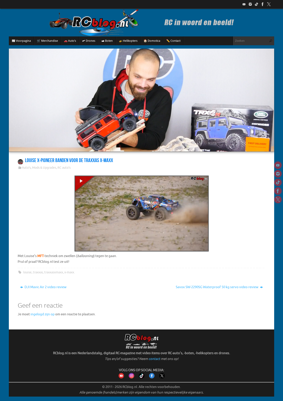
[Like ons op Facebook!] (263, 4)
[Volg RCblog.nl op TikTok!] (141, 377)
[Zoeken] (270, 40)
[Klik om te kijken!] (142, 214)
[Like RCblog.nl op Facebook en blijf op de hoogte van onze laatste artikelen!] (152, 377)
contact (154, 359)
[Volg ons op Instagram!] (250, 4)
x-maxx (69, 272)
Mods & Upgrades (44, 168)
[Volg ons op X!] (269, 4)
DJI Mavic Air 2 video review (45, 287)
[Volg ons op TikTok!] (256, 4)
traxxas (38, 272)
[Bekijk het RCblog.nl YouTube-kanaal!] (121, 377)
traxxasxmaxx (53, 272)
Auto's (26, 168)
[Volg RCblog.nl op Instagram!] (131, 377)
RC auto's (64, 168)
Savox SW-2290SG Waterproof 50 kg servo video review (217, 287)
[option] (141, 100)
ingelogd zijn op (43, 314)
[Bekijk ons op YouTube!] (244, 4)
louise (27, 272)
